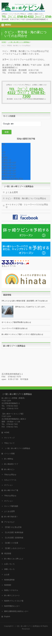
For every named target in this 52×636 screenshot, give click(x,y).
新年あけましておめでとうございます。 (31, 307)
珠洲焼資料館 (9, 580)
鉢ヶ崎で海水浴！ (11, 517)
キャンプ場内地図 (11, 506)
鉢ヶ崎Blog (8, 459)
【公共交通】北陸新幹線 (13, 538)
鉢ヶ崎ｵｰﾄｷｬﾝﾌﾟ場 (11, 490)
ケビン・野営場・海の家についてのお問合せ (26, 198)
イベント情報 (9, 454)
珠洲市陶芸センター (12, 606)
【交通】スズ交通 (11, 543)
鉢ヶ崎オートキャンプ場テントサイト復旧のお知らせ (22, 334)
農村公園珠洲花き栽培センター (16, 611)
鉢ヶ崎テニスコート (12, 595)
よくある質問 (12, 192)
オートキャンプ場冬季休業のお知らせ (16, 322)
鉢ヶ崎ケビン (9, 469)
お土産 (6, 575)
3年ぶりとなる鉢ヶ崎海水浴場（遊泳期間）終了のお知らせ (25, 301)
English (7, 617)
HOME (6, 433)
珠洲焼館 (7, 585)
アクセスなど (9, 522)
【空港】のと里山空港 (13, 527)
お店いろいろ (9, 564)
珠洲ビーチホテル (11, 590)
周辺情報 (7, 553)
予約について (9, 443)
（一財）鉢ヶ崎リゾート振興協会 (18, 186)
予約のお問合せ (10, 475)
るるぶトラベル (10, 480)
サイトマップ (9, 438)
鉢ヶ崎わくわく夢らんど (13, 559)
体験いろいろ (9, 569)
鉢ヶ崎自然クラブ (11, 464)
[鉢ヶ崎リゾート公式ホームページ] (23, 8)
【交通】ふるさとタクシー (14, 548)
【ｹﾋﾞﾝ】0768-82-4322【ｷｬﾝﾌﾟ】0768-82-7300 (26, 92)
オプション (8, 485)
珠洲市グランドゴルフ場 (13, 601)
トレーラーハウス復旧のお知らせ (15, 328)
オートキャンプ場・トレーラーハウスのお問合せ (27, 205)
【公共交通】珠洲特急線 (13, 532)
